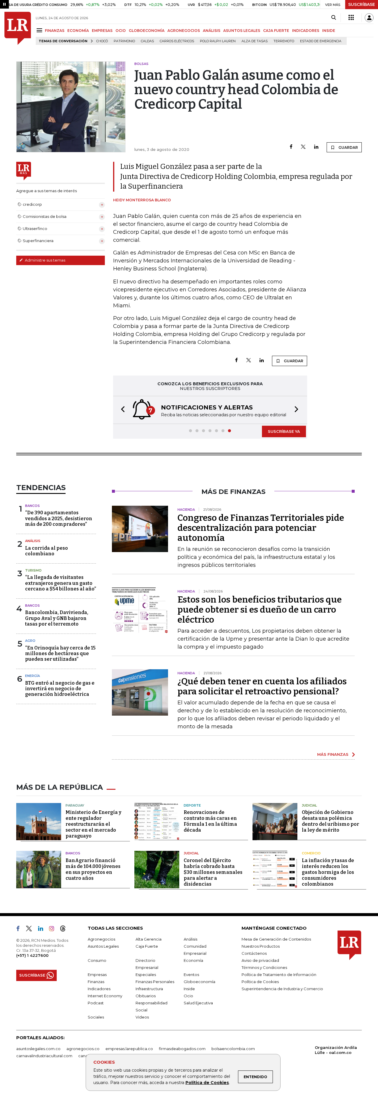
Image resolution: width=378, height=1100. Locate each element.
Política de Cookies (207, 1082)
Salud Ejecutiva (198, 1003)
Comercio (311, 853)
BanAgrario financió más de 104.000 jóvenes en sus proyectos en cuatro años (93, 869)
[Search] (334, 18)
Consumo (97, 960)
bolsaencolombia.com (233, 1048)
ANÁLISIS (211, 30)
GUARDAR (348, 147)
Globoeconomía (199, 981)
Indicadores (99, 988)
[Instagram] (54, 929)
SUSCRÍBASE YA (284, 431)
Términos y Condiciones (264, 967)
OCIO (120, 30)
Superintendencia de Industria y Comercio (282, 988)
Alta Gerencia (149, 939)
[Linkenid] (43, 929)
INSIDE (328, 30)
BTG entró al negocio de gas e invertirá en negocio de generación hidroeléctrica (59, 688)
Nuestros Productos (261, 946)
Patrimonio (124, 41)
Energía (32, 676)
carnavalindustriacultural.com (44, 1055)
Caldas (147, 41)
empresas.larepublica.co (129, 1048)
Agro (30, 641)
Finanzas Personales (155, 981)
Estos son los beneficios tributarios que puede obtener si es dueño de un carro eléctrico (259, 609)
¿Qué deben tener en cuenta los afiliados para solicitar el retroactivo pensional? (262, 686)
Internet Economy (105, 995)
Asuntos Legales (103, 946)
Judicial (309, 805)
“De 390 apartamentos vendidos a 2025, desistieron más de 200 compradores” (58, 518)
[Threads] (65, 929)
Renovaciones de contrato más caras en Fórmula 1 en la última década (210, 821)
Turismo (33, 570)
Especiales (146, 974)
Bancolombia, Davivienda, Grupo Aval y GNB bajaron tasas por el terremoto (56, 618)
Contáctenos (254, 953)
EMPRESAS (102, 30)
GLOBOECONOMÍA (146, 30)
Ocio (188, 995)
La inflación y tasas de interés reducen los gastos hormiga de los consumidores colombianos (328, 872)
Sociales (96, 1017)
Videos (142, 1017)
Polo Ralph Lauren (218, 41)
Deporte (192, 805)
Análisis (32, 541)
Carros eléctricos (177, 41)
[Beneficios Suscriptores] (351, 17)
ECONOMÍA (78, 30)
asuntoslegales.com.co (38, 1048)
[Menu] (40, 30)
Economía (193, 960)
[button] (121, 410)
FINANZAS (54, 30)
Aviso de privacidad (260, 960)
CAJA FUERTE (276, 30)
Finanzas (96, 981)
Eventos (191, 974)
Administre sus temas (44, 260)
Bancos (32, 506)
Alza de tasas (255, 41)
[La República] (17, 28)
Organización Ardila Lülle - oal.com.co (336, 1050)
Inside (189, 988)
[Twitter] (303, 147)
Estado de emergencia (320, 41)
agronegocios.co (83, 1048)
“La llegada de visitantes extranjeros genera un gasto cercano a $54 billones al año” (60, 583)
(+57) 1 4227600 (32, 955)
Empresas (97, 974)
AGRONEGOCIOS (183, 30)
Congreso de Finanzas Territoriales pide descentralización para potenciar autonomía (260, 528)
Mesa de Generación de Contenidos (276, 939)
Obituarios (146, 995)
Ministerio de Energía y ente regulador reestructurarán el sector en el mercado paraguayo (93, 824)
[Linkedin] (316, 147)
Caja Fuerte (147, 946)
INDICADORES (305, 30)
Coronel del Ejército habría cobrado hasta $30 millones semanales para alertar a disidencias (213, 872)
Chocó (102, 41)
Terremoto (283, 41)
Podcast (96, 1003)
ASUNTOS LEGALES (241, 30)
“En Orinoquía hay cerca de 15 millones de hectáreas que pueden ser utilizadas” (60, 653)
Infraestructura (149, 988)
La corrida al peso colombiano (46, 550)
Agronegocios (101, 939)
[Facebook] (291, 147)
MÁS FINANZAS (332, 754)
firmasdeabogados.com (182, 1048)
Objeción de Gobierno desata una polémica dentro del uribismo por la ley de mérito (330, 821)
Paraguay (75, 805)
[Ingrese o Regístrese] (369, 17)
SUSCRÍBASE (361, 4)
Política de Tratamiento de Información (279, 974)
